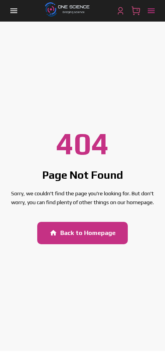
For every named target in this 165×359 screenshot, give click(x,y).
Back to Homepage (88, 233)
